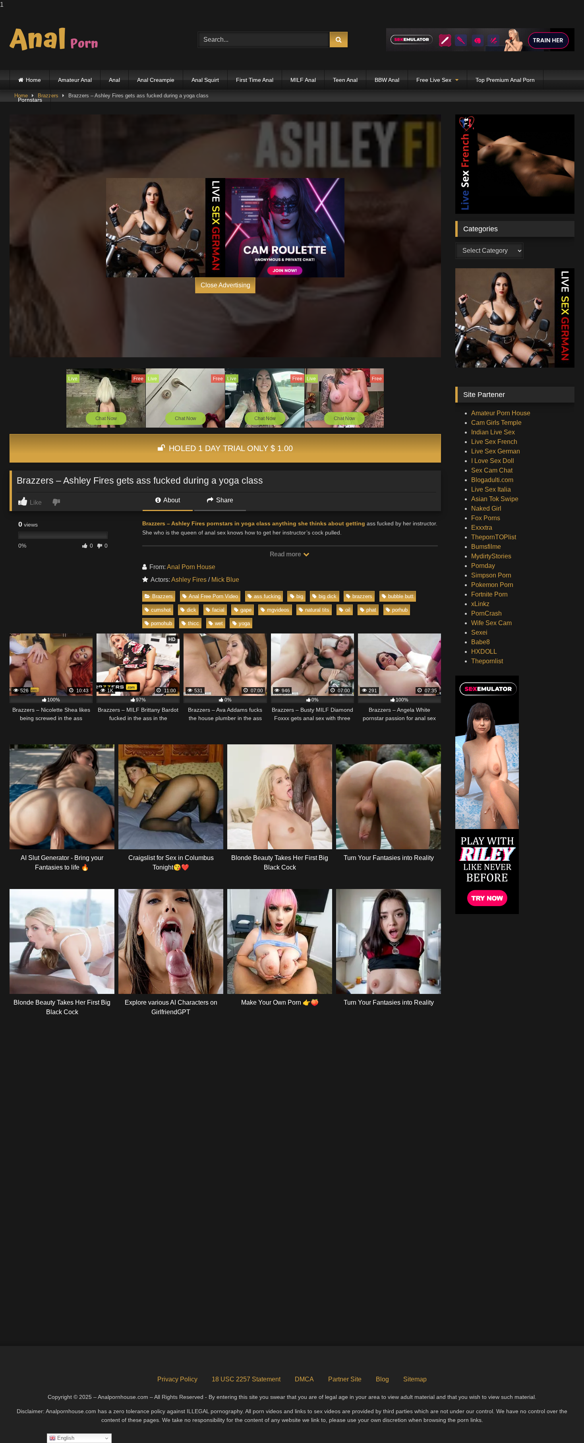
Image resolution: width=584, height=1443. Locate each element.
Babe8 (480, 642)
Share (224, 500)
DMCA (304, 1379)
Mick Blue (225, 579)
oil (347, 610)
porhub (400, 610)
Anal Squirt (205, 80)
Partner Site (345, 1379)
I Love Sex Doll (492, 460)
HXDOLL (484, 651)
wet (219, 623)
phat (371, 610)
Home (33, 80)
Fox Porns (485, 518)
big (299, 596)
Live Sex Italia (491, 489)
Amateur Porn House (500, 413)
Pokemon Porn (492, 584)
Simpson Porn (491, 575)
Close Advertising (225, 285)
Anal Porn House (191, 567)
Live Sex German (495, 451)
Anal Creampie (155, 80)
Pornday (483, 565)
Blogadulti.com (492, 479)
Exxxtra (481, 527)
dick (191, 610)
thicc (193, 623)
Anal (114, 80)
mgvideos (278, 610)
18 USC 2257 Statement (246, 1379)
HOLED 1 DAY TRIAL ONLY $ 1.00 (229, 448)
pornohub (161, 623)
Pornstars (30, 100)
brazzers (362, 596)
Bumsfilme (486, 546)
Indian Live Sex (493, 432)
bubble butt (401, 596)
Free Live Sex (433, 80)
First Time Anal (254, 80)
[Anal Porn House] (57, 40)
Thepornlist (487, 661)
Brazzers (162, 596)
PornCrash (486, 613)
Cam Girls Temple (496, 422)
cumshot (161, 610)
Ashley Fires (189, 579)
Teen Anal (345, 80)
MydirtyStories (491, 556)
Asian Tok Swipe (494, 499)
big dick (327, 596)
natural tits (317, 610)
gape (245, 610)
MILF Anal (303, 80)
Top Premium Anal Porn (505, 80)
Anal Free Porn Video (213, 596)
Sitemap (415, 1379)
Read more (286, 554)
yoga (244, 623)
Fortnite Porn (489, 594)
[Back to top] (559, 1421)
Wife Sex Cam (491, 623)
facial (218, 610)
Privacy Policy (177, 1379)
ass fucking (267, 596)
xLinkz (480, 603)
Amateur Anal (75, 80)
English (65, 1438)
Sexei (479, 632)
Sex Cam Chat (491, 470)
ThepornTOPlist (493, 537)
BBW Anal (387, 80)
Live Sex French (494, 441)
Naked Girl (486, 508)
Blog (382, 1379)
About (171, 500)
